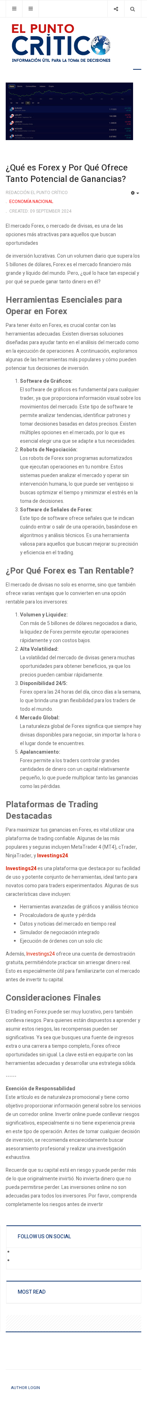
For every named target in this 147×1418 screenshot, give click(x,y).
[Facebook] (18, 1252)
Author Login (25, 1388)
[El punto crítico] (73, 43)
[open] (14, 8)
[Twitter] (18, 1260)
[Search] (132, 8)
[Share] (115, 8)
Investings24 (40, 954)
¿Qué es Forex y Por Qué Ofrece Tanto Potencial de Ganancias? (67, 173)
